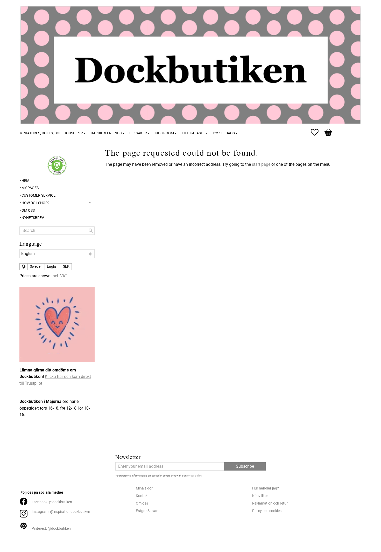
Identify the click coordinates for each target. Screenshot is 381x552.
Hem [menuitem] (25, 180)
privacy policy (193, 475)
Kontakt (142, 496)
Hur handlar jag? (265, 488)
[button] (317, 132)
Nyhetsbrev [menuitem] (33, 218)
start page (261, 164)
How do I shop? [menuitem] (36, 203)
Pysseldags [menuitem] (224, 133)
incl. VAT (59, 275)
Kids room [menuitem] (164, 133)
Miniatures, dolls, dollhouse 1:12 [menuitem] (51, 133)
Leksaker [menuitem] (138, 133)
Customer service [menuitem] (38, 195)
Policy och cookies (266, 511)
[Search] (91, 230)
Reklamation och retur (270, 503)
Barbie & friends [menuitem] (106, 133)
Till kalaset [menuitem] (193, 133)
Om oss (142, 503)
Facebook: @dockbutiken (52, 502)
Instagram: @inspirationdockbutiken (61, 511)
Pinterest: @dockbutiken (51, 528)
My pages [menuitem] (30, 188)
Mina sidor (144, 488)
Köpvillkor (260, 496)
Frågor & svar (147, 511)
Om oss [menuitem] (28, 210)
